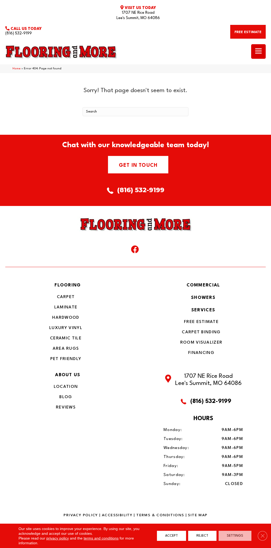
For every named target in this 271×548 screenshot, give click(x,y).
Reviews (66, 407)
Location (66, 387)
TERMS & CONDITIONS (160, 515)
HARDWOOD (65, 318)
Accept (171, 535)
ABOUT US (67, 375)
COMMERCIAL (203, 285)
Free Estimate (201, 322)
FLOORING (68, 285)
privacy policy (57, 538)
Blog (65, 397)
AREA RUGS (66, 349)
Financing (201, 353)
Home (16, 68)
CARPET (66, 297)
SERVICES (203, 310)
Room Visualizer (201, 342)
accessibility (117, 515)
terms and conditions (101, 538)
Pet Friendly (66, 359)
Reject (202, 535)
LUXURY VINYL (65, 328)
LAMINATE (65, 307)
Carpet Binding (201, 332)
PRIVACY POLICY (81, 515)
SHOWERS (203, 297)
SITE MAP (197, 515)
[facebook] (135, 251)
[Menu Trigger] (258, 51)
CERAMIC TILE (66, 338)
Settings (235, 535)
